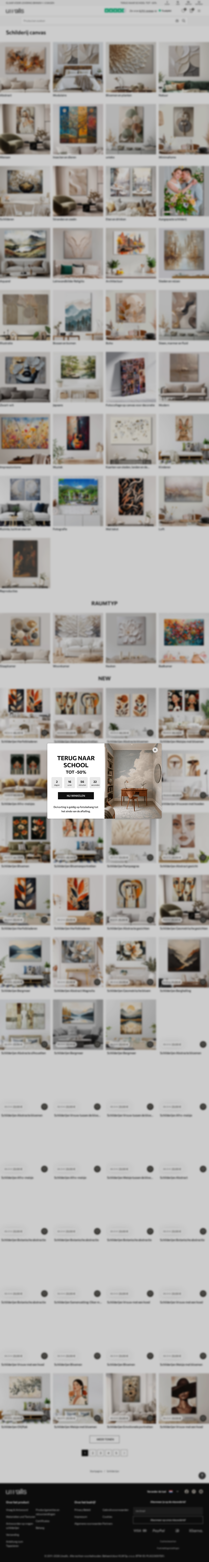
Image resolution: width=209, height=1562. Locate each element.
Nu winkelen (76, 795)
